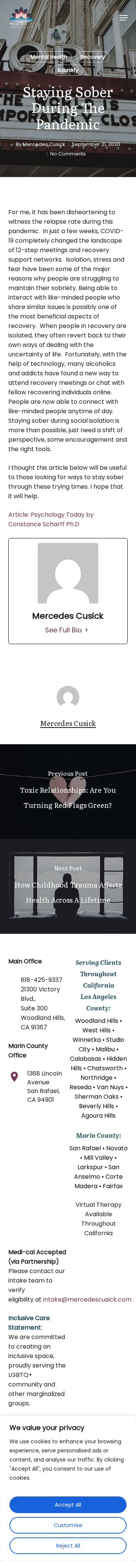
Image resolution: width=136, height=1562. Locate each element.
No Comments (68, 153)
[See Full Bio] (86, 630)
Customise (68, 1525)
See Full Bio (63, 630)
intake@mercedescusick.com (87, 1299)
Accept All (68, 1505)
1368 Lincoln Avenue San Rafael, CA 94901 (44, 1086)
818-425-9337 (41, 979)
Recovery (92, 57)
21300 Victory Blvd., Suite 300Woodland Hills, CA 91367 (43, 1008)
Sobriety (68, 70)
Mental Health (49, 57)
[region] (68, 1488)
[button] (123, 18)
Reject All (68, 1545)
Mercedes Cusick (44, 144)
